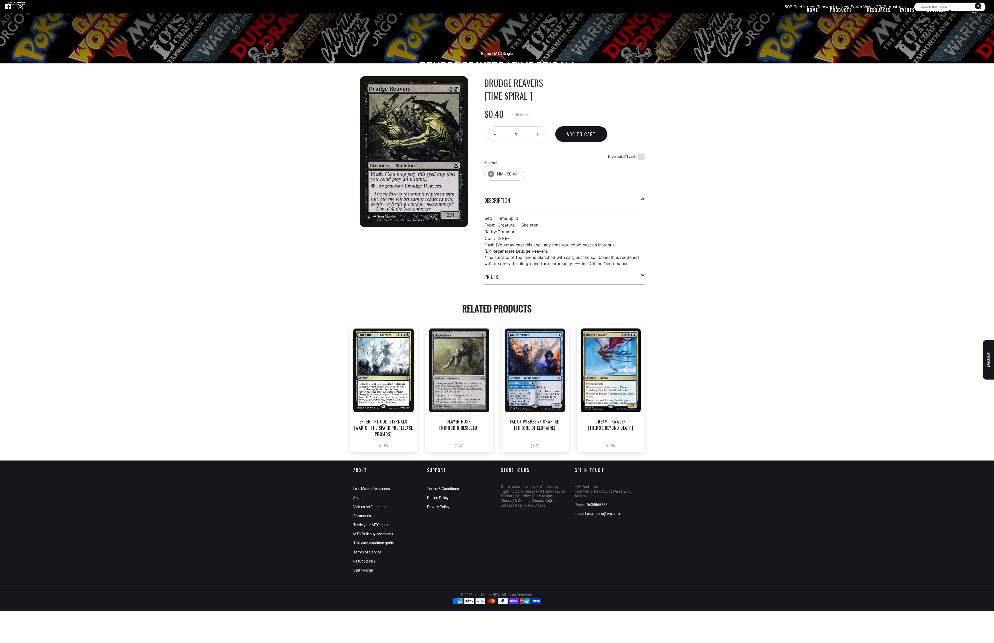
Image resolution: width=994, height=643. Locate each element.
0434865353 (597, 505)
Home (486, 54)
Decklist (988, 360)
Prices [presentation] (491, 277)
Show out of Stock (621, 156)
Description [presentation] (497, 200)
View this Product (386, 397)
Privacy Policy (438, 507)
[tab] (564, 202)
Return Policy (438, 498)
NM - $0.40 (507, 174)
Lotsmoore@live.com (602, 514)
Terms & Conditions (443, 489)
